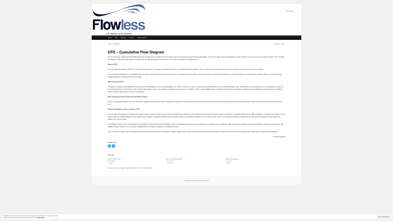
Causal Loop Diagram (232, 159)
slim (136, 168)
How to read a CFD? (114, 159)
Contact (131, 38)
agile (122, 168)
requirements (129, 168)
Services (123, 38)
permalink (148, 168)
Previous (276, 44)
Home (110, 38)
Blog (116, 38)
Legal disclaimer (142, 38)
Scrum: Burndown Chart (174, 159)
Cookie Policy (41, 217)
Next (283, 44)
